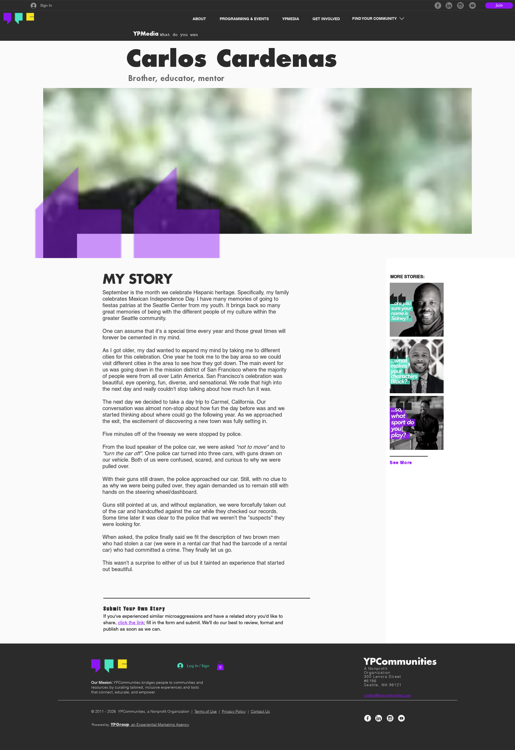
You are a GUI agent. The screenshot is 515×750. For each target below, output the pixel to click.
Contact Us (260, 711)
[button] (196, 19)
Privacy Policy (234, 711)
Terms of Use (205, 711)
